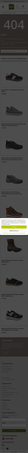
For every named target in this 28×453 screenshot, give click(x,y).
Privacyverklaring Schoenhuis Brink (17, 233)
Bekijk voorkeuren (14, 230)
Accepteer (14, 227)
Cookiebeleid (5, 233)
